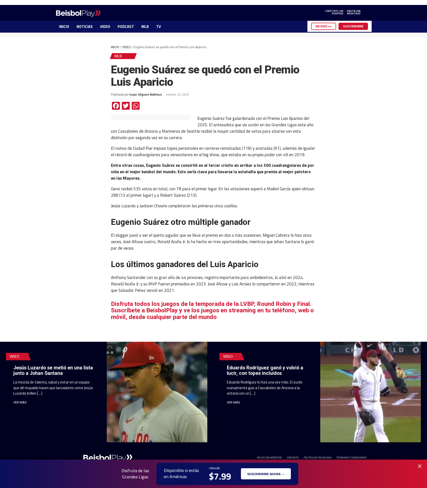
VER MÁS (20, 402)
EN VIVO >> (324, 26)
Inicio (115, 47)
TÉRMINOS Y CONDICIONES (351, 457)
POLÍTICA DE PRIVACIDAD (317, 457)
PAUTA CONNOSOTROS (354, 12)
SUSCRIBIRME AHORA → (266, 473)
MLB (145, 26)
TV (158, 26)
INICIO (64, 26)
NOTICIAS (85, 26)
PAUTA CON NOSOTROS (269, 457)
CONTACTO (293, 457)
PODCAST (126, 26)
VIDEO (105, 26)
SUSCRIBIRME (353, 26)
